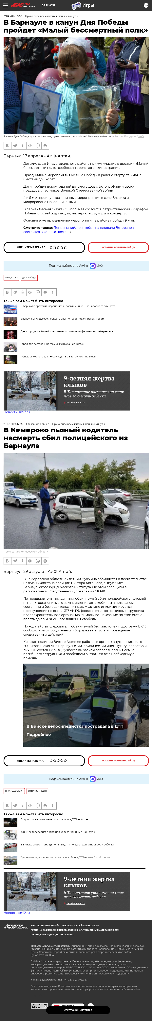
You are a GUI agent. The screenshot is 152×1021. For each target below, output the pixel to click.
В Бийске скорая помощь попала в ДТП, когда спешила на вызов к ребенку (67, 844)
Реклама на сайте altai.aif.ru (80, 925)
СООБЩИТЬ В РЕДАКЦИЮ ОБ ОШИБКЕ (52, 934)
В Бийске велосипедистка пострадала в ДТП (75, 726)
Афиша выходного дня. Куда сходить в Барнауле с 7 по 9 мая (58, 356)
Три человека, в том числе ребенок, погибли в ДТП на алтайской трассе (65, 857)
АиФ (141, 136)
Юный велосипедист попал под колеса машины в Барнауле (58, 831)
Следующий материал (78, 1010)
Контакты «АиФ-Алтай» (45, 925)
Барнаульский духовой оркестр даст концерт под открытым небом (62, 318)
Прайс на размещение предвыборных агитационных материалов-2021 (75, 930)
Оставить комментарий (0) (118, 247)
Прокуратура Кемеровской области (26, 551)
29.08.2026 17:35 (13, 424)
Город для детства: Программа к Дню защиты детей (52, 343)
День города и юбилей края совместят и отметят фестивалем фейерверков (67, 331)
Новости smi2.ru (17, 412)
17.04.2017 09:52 (13, 16)
